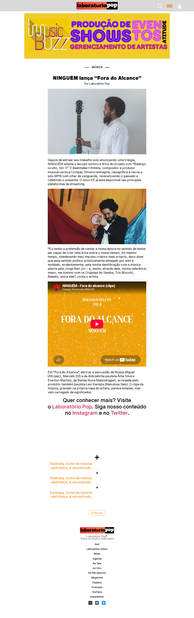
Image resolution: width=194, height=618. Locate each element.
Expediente (97, 596)
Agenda (97, 558)
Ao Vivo (97, 568)
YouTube (97, 592)
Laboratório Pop (72, 406)
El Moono (97, 513)
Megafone (97, 577)
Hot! (97, 544)
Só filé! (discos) (97, 573)
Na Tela (97, 563)
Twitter (119, 412)
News (97, 554)
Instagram (85, 412)
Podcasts (97, 587)
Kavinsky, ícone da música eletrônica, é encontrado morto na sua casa (71, 467)
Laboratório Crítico (97, 549)
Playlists (97, 582)
